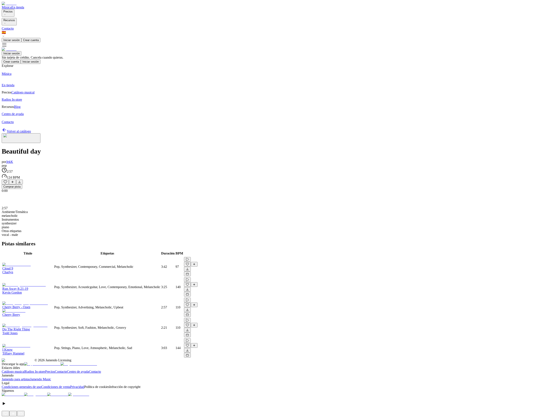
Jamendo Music (40, 379)
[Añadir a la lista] (12, 181)
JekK (9, 162)
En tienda (17, 7)
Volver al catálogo (19, 131)
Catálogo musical (13, 371)
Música (6, 7)
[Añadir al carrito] (187, 274)
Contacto (8, 28)
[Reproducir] (187, 259)
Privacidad (77, 387)
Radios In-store (35, 371)
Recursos (9, 20)
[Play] (21, 138)
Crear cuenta (31, 40)
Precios (8, 11)
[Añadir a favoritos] (5, 181)
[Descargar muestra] (19, 182)
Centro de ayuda (78, 371)
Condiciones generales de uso (21, 387)
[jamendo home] (9, 3)
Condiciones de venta (55, 387)
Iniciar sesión (11, 40)
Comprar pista (12, 186)
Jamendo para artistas (16, 379)
